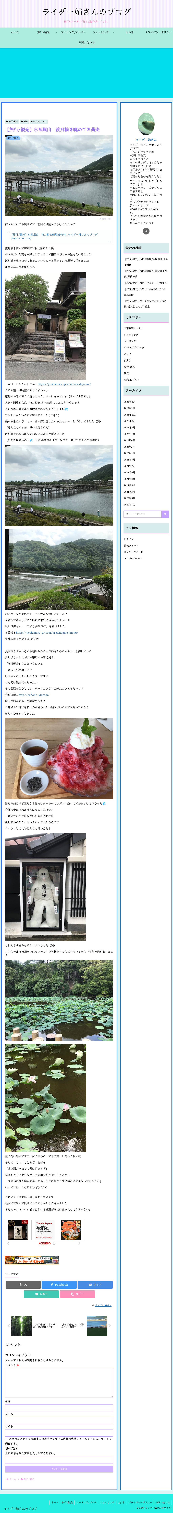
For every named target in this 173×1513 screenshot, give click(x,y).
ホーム (54, 1502)
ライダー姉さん (146, 139)
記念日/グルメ (40, 122)
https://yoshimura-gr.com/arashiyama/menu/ (47, 632)
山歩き (121, 1502)
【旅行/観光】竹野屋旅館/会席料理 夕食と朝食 (146, 262)
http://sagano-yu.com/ (34, 695)
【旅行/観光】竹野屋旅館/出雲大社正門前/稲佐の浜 (145, 274)
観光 (26, 122)
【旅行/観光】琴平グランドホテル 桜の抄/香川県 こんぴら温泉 (145, 304)
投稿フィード (131, 546)
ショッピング (107, 1502)
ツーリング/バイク (86, 1502)
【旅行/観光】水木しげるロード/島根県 (145, 283)
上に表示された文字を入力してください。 (30, 1453)
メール (9, 1414)
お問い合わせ (163, 1502)
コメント (12, 1365)
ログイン (128, 539)
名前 (7, 1402)
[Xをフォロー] (146, 231)
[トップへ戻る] (168, 1508)
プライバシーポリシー (140, 1502)
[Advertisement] (86, 74)
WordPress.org (133, 558)
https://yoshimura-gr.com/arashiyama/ (64, 384)
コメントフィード (133, 552)
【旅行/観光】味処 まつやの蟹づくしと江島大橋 (145, 292)
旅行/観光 (13, 122)
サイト (9, 1426)
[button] (77, 1294)
